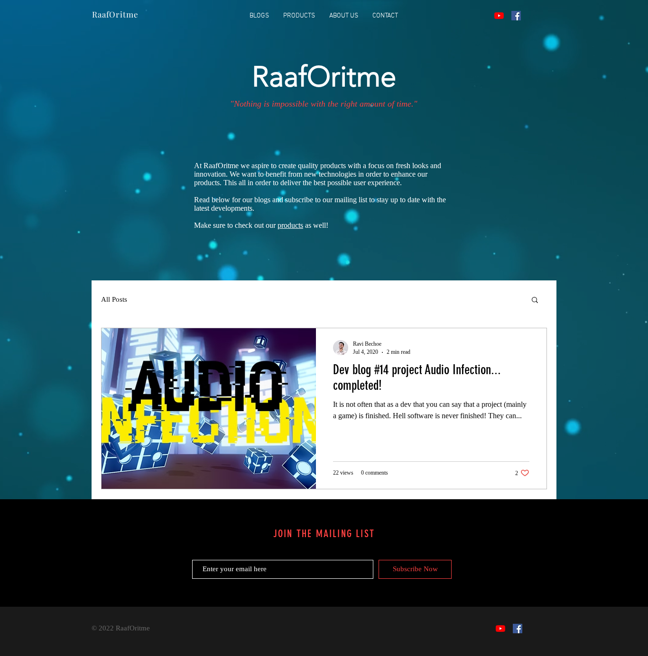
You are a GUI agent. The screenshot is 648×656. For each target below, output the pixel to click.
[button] (534, 301)
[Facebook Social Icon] (516, 15)
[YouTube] (499, 15)
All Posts (114, 299)
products (290, 225)
